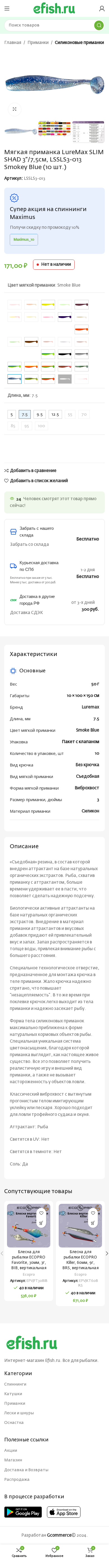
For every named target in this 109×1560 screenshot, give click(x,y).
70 (84, 414)
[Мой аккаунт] (102, 8)
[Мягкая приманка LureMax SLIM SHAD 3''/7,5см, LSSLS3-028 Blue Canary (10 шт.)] (15, 366)
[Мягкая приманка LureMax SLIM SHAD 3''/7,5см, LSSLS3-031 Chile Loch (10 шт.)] (82, 304)
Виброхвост (87, 788)
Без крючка (87, 765)
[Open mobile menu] (7, 8)
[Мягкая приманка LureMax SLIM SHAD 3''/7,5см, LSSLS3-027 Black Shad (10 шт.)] (82, 354)
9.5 (40, 414)
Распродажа (17, 1480)
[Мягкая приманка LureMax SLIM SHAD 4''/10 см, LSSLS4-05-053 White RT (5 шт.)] (82, 379)
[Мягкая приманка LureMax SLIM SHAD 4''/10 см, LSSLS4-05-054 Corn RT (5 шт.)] (15, 317)
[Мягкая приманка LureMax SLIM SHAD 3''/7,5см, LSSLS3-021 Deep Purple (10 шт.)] (65, 317)
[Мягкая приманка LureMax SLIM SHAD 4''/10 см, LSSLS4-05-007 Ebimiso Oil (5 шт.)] (82, 317)
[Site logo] (54, 8)
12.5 (55, 414)
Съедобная (87, 776)
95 (26, 426)
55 (70, 414)
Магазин (13, 1460)
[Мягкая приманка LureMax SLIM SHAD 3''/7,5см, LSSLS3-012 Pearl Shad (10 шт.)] (82, 366)
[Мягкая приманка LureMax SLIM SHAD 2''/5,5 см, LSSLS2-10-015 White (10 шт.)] (65, 379)
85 (13, 426)
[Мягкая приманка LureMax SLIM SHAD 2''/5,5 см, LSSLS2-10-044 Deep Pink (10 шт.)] (48, 317)
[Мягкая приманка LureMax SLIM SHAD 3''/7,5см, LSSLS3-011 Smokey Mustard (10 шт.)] (31, 379)
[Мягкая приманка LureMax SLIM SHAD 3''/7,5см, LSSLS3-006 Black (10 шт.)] (65, 354)
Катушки (13, 1394)
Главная (12, 43)
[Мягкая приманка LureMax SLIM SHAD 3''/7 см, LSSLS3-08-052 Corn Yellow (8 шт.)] (31, 317)
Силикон (90, 811)
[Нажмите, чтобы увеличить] (14, 109)
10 (97, 753)
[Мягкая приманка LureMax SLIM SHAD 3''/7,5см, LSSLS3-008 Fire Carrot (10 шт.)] (82, 329)
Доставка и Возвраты (26, 1470)
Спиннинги (15, 1384)
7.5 (96, 719)
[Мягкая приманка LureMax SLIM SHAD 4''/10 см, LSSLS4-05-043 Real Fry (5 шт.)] (65, 342)
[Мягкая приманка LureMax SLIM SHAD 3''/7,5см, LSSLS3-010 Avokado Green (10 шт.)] (48, 354)
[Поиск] (99, 25)
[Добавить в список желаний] (41, 1213)
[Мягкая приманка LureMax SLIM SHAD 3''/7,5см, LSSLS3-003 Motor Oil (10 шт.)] (31, 342)
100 (41, 426)
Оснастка (14, 1423)
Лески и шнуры (19, 1413)
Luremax (90, 707)
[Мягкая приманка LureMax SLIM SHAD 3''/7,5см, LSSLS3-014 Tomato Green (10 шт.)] (48, 379)
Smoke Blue (87, 730)
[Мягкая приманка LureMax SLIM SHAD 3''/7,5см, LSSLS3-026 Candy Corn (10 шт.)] (31, 366)
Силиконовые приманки (79, 43)
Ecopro (29, 1275)
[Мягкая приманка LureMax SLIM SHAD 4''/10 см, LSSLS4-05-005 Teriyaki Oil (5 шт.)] (82, 342)
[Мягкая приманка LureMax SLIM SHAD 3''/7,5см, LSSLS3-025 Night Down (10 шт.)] (65, 366)
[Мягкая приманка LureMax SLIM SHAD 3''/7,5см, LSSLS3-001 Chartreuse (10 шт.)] (48, 304)
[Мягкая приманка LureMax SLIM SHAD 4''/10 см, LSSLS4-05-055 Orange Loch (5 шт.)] (48, 342)
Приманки (38, 43)
